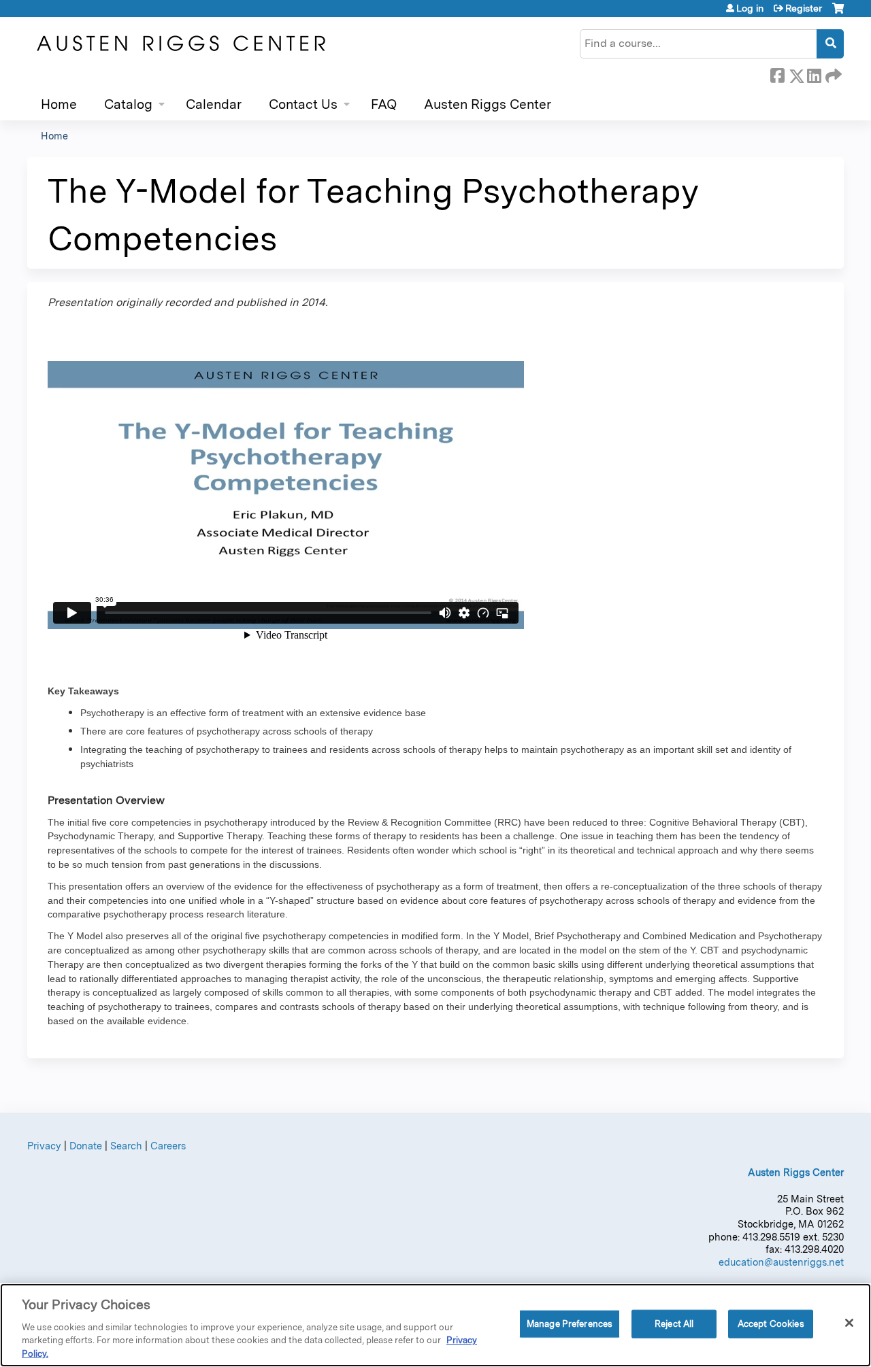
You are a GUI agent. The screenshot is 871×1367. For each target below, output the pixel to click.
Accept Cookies (771, 1324)
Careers (168, 1145)
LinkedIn (814, 73)
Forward (832, 73)
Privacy (44, 1145)
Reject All (674, 1324)
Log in (749, 8)
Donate (85, 1145)
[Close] (849, 1323)
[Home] (180, 43)
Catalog (128, 104)
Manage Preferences (569, 1324)
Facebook (777, 73)
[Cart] (838, 13)
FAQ (384, 104)
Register (803, 8)
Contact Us (303, 104)
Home (59, 104)
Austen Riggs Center (487, 104)
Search (126, 1145)
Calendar (214, 104)
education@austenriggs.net (781, 1262)
